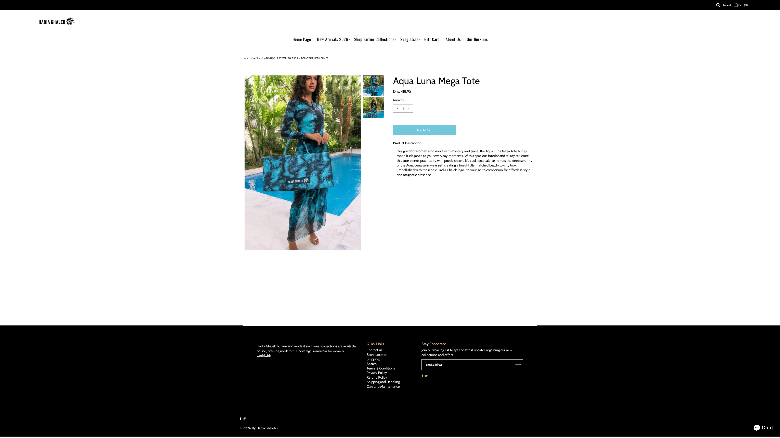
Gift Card (432, 39)
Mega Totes (256, 58)
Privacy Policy (377, 373)
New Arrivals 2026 (332, 39)
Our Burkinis (477, 39)
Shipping (373, 359)
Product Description (407, 143)
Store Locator (376, 354)
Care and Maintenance (383, 386)
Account (727, 5)
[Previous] (250, 81)
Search (372, 364)
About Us (453, 39)
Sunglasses (409, 39)
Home (245, 58)
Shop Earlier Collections (374, 39)
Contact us (374, 350)
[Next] (260, 81)
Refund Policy (377, 377)
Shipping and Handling (383, 382)
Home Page (301, 39)
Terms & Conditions (381, 368)
